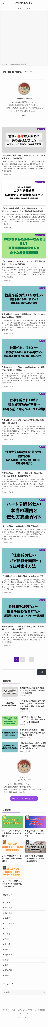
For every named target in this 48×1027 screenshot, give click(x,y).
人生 (7, 929)
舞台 (7, 965)
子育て (7, 934)
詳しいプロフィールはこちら (24, 799)
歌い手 (7, 944)
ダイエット (9, 923)
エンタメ (8, 908)
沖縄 (7, 949)
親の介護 (8, 970)
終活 (7, 960)
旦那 (7, 939)
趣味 (7, 976)
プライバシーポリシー (10, 1010)
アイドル (8, 903)
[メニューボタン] (45, 3)
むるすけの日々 (24, 3)
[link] (24, 115)
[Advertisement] (24, 37)
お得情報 (8, 913)
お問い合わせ (22, 1010)
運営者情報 (41, 1010)
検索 (42, 672)
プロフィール (32, 1010)
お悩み (7, 918)
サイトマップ (24, 1013)
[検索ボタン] (3, 3)
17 (32, 659)
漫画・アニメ (10, 955)
